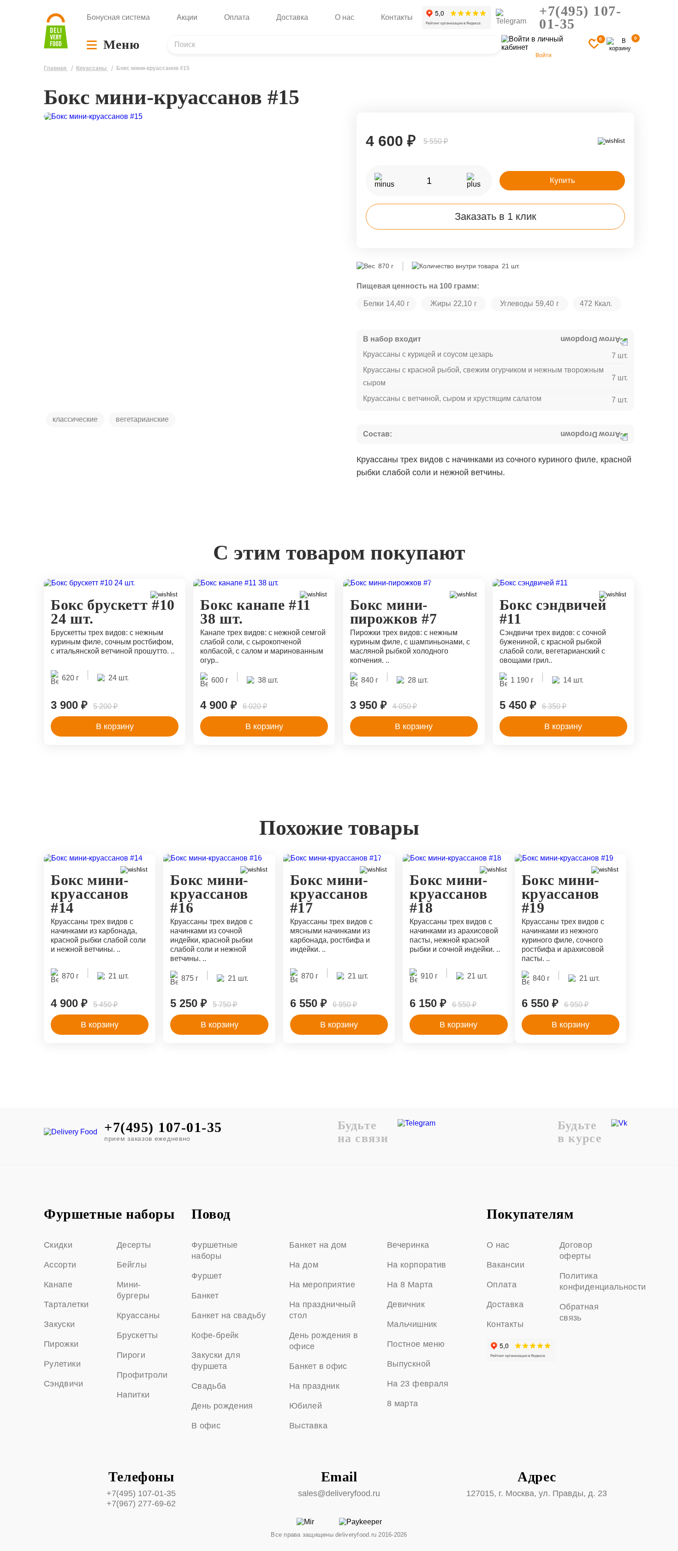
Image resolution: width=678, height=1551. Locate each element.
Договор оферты (576, 1250)
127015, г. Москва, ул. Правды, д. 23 (536, 1493)
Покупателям (530, 1214)
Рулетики (62, 1363)
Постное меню (416, 1344)
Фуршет (206, 1275)
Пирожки (61, 1344)
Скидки (58, 1245)
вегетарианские (142, 419)
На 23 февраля (418, 1383)
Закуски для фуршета (215, 1360)
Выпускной (408, 1363)
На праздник (314, 1386)
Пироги (131, 1355)
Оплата (237, 17)
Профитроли (142, 1375)
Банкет (205, 1295)
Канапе (58, 1284)
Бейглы (132, 1264)
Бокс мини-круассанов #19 (561, 893)
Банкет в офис (318, 1366)
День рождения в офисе (323, 1341)
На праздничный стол (322, 1310)
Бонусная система (118, 17)
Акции (187, 17)
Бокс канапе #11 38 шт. (255, 611)
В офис (205, 1425)
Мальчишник (412, 1324)
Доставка (292, 17)
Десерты (134, 1245)
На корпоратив (416, 1264)
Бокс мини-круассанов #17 (329, 893)
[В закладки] (594, 44)
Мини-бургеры (133, 1290)
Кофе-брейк (215, 1335)
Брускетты (137, 1335)
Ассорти (60, 1264)
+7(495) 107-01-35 (580, 17)
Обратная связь (579, 1312)
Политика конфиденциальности (592, 1281)
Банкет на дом (318, 1245)
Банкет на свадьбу (228, 1315)
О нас (344, 17)
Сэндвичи (63, 1383)
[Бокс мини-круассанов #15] (188, 256)
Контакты (397, 17)
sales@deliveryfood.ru (339, 1493)
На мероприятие (322, 1284)
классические (75, 419)
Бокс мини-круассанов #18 (449, 893)
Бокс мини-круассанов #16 (209, 893)
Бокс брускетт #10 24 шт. (113, 611)
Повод (211, 1214)
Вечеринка (408, 1245)
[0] (620, 44)
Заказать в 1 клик (495, 216)
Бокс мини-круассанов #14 (90, 893)
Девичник (406, 1304)
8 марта (402, 1403)
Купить (562, 180)
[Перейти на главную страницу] (56, 31)
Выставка (308, 1425)
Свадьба (208, 1386)
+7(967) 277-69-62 (141, 1503)
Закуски (59, 1324)
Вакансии (505, 1264)
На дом (303, 1264)
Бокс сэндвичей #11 (553, 611)
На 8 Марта (410, 1284)
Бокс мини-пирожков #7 (393, 611)
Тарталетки (66, 1304)
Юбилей (305, 1405)
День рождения (222, 1405)
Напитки (133, 1394)
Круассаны (138, 1315)
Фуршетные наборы (109, 1214)
